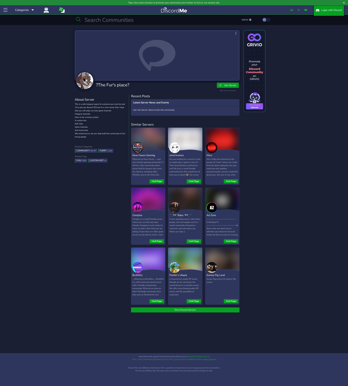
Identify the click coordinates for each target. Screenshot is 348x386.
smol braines (176, 155)
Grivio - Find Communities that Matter (147, 359)
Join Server (230, 85)
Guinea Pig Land (215, 275)
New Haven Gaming (143, 155)
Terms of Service (181, 359)
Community (86, 150)
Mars (209, 155)
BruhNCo (137, 275)
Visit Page (157, 181)
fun (81, 160)
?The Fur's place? (112, 85)
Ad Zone (211, 215)
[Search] (78, 19)
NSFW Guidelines (196, 359)
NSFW (245, 19)
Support (213, 359)
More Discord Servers (185, 309)
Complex (137, 215)
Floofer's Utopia (178, 275)
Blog (207, 359)
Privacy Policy (168, 359)
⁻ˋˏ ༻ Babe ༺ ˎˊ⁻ (180, 215)
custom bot (98, 160)
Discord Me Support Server (198, 356)
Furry (106, 150)
